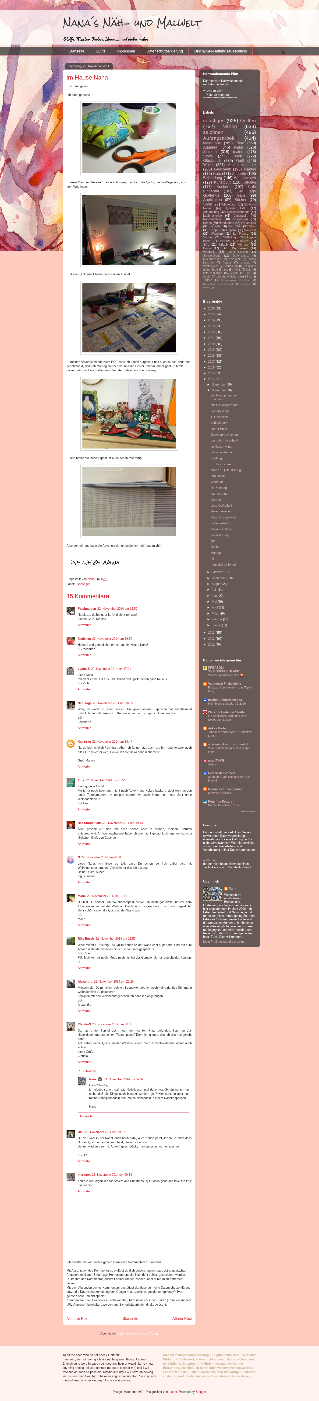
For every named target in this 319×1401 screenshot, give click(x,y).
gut (213, 541)
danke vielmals (221, 529)
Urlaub (223, 244)
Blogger (201, 1392)
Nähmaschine (212, 219)
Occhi (206, 276)
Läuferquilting (220, 411)
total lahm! (218, 476)
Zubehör (239, 174)
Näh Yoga (85, 703)
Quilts (100, 51)
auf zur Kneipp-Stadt (224, 405)
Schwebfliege (211, 255)
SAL (206, 244)
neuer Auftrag (220, 535)
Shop (207, 204)
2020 (212, 344)
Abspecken (240, 219)
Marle (82, 896)
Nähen (229, 126)
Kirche (207, 223)
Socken (208, 237)
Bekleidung (212, 178)
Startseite (76, 51)
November (219, 390)
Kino (248, 276)
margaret (84, 1174)
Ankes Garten (217, 728)
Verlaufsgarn (219, 422)
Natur (238, 147)
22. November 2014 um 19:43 (123, 823)
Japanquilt (241, 215)
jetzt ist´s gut (219, 493)
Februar (217, 619)
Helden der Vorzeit (221, 773)
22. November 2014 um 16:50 (112, 638)
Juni (215, 596)
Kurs (217, 174)
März (216, 613)
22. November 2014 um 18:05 (113, 703)
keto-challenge (212, 273)
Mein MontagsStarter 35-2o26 (227, 703)
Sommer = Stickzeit (220, 793)
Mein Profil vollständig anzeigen (224, 941)
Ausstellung (211, 212)
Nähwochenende (238, 212)
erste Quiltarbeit (221, 505)
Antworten (84, 625)
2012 (212, 638)
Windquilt (209, 252)
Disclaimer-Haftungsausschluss (220, 51)
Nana (92, 1079)
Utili (81, 1132)
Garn (241, 195)
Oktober (217, 572)
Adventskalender (242, 165)
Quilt (240, 161)
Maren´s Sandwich (223, 517)
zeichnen (213, 132)
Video (247, 280)
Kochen (222, 187)
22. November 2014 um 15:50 (117, 608)
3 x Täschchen (221, 464)
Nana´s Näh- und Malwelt (132, 22)
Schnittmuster (228, 280)
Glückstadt (212, 161)
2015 (212, 373)
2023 (212, 326)
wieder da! (217, 482)
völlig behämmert (222, 452)
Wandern (217, 233)
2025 (212, 314)
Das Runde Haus (90, 823)
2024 (212, 320)
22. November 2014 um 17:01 (111, 669)
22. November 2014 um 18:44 (112, 741)
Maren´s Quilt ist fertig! (226, 470)
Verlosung (231, 266)
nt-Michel (209, 860)
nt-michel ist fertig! (223, 564)
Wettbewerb (210, 266)
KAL (224, 248)
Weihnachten (245, 178)
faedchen (84, 638)
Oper (221, 241)
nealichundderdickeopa (225, 700)
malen (238, 152)
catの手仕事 (216, 760)
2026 (212, 308)
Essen (237, 156)
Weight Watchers (228, 276)
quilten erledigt (220, 523)
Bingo (207, 248)
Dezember (219, 384)
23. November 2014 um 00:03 (112, 1024)
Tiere (240, 143)
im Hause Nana (221, 446)
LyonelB (84, 669)
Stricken (210, 152)
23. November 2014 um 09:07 (105, 1132)
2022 (212, 332)
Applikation (212, 200)
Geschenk (222, 169)
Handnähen (226, 223)
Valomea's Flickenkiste (224, 683)
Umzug (245, 262)
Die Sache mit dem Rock (223, 805)
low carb (250, 230)
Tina (81, 780)
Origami (231, 230)
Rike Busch (86, 938)
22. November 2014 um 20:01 (101, 857)
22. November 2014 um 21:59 (115, 938)
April (215, 607)
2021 (212, 338)
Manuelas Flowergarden (225, 789)
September (219, 578)
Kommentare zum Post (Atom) (137, 1333)
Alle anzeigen (248, 811)
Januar (217, 625)
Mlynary (243, 244)
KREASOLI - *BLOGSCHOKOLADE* (224, 669)
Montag (216, 553)
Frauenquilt (248, 223)
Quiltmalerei (241, 241)
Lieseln (243, 248)
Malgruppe (212, 143)
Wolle (208, 165)
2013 (212, 632)
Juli (214, 589)
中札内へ (213, 764)
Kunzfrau (84, 741)
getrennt (216, 499)
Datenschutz (241, 255)
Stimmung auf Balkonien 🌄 (225, 675)
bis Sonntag (219, 488)
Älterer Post (182, 1319)
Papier (227, 262)
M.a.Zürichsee (212, 259)
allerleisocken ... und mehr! (228, 744)
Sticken (250, 182)
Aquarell (210, 147)
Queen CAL (236, 208)
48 (212, 558)
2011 (212, 644)
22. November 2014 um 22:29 (114, 981)
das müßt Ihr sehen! (224, 440)
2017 (212, 361)
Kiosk (237, 269)
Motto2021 (235, 226)
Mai (215, 601)
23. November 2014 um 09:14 (112, 1174)
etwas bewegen (221, 511)
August (217, 584)
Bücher (240, 200)
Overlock (235, 259)
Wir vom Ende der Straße (226, 712)
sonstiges (83, 584)
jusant (173, 1392)
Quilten (248, 120)
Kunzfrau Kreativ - (221, 801)
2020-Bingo (229, 237)
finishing (216, 458)
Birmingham (209, 284)
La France (240, 233)
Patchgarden (87, 608)
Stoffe (208, 156)
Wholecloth (228, 204)
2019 (212, 349)
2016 (212, 367)
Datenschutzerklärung (164, 51)
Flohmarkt (227, 284)
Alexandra (85, 981)
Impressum (126, 51)
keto (249, 269)
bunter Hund (219, 429)
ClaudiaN (84, 1024)
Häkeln (250, 169)
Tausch (207, 280)
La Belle (215, 226)
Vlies (252, 226)
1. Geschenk (219, 417)
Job (248, 273)
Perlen (206, 287)
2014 (212, 379)
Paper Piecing (237, 251)
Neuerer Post (78, 1319)
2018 (212, 355)
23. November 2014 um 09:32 (123, 1079)
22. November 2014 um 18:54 (105, 780)
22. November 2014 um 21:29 (107, 896)
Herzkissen (245, 284)
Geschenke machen (224, 434)
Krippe (214, 230)
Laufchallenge (212, 215)
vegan (234, 273)
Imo (225, 269)
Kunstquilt (222, 182)
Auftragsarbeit (218, 138)
